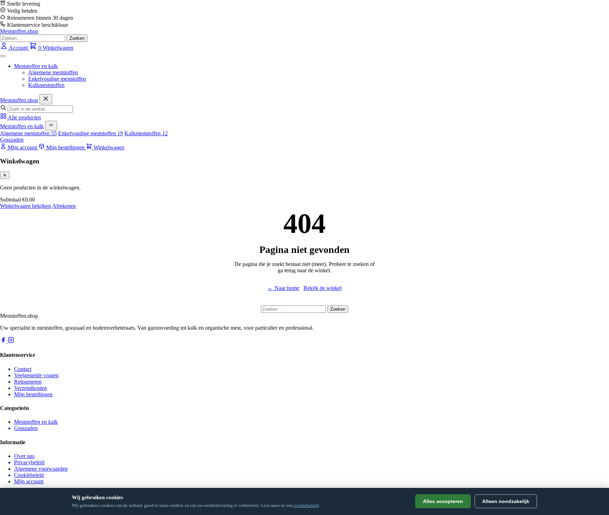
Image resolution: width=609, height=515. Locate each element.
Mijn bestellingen (33, 394)
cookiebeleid (306, 505)
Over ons (24, 456)
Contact (22, 369)
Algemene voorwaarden (41, 469)
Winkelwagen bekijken (25, 206)
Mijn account (28, 481)
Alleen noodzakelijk (505, 501)
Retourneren (28, 382)
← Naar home (283, 288)
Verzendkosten (30, 388)
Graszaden (12, 140)
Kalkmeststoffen (46, 85)
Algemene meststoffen (53, 72)
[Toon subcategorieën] (51, 125)
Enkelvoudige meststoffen (57, 79)
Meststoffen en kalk (36, 66)
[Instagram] (11, 341)
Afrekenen (64, 206)
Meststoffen (19, 100)
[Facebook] (4, 341)
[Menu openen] (3, 56)
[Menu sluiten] (45, 99)
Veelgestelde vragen (36, 375)
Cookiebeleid (29, 475)
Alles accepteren (443, 501)
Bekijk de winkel (322, 288)
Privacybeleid (29, 462)
